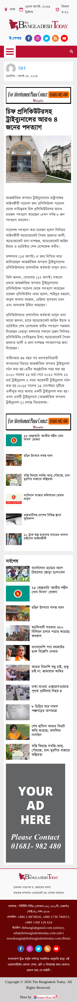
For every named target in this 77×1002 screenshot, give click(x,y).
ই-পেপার (15, 38)
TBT (22, 68)
